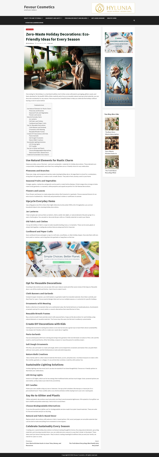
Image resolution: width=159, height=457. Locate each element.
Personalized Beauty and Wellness (76, 18)
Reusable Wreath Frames (37, 131)
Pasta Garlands (33, 136)
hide (42, 105)
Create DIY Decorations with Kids (37, 134)
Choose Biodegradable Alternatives (40, 150)
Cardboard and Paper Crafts (37, 123)
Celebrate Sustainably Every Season (38, 154)
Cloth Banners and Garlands (37, 127)
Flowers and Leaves (35, 115)
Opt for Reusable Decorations (36, 125)
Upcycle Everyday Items (34, 117)
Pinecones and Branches (36, 111)
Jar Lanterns (33, 119)
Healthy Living (111, 18)
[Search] (134, 20)
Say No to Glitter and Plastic (35, 148)
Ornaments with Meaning (37, 129)
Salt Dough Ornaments (36, 138)
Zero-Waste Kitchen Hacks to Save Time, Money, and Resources (43, 443)
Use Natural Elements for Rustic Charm (39, 108)
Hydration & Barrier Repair (34, 22)
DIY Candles (33, 146)
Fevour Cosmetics (39, 6)
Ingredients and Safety (53, 18)
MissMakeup (30, 43)
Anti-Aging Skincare (97, 18)
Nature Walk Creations (36, 140)
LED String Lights (34, 144)
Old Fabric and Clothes (36, 121)
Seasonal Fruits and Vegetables (38, 113)
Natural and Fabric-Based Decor (39, 152)
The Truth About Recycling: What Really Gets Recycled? (84, 443)
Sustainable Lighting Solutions (36, 142)
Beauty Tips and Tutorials (32, 18)
